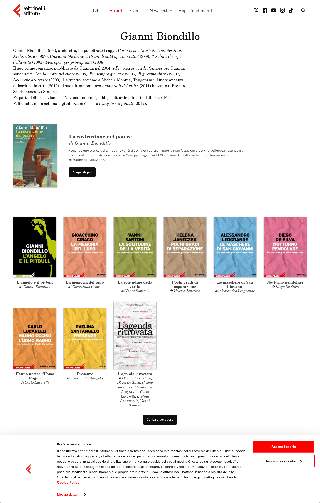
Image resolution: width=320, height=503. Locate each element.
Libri (98, 10)
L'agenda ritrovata (135, 373)
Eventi (136, 10)
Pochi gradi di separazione (185, 284)
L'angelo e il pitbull (35, 282)
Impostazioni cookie (281, 461)
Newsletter (161, 10)
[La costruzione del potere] (35, 155)
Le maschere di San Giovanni (235, 284)
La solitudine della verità (135, 284)
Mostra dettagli (68, 494)
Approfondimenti (195, 10)
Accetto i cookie (283, 447)
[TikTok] (291, 10)
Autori (115, 10)
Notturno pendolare (285, 282)
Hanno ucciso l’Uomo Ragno (35, 376)
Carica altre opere (160, 419)
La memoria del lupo (85, 282)
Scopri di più (82, 172)
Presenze (85, 373)
